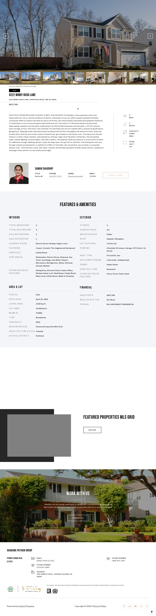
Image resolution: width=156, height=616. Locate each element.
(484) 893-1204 (118, 560)
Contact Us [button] (78, 518)
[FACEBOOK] (124, 606)
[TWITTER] (147, 606)
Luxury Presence (26, 606)
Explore (92, 430)
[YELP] (141, 606)
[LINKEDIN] (130, 606)
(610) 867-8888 (43, 567)
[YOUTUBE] (135, 606)
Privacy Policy (99, 606)
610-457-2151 (55, 176)
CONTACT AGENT (115, 175)
